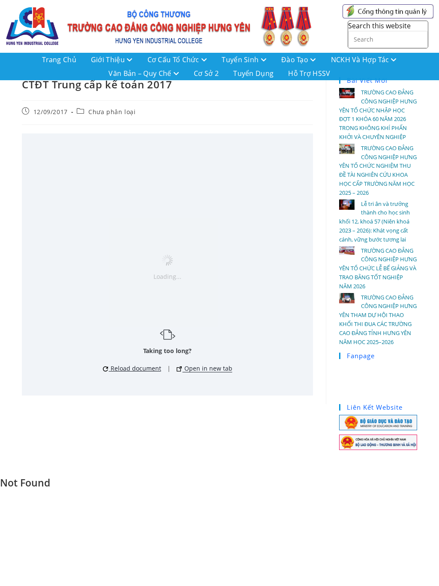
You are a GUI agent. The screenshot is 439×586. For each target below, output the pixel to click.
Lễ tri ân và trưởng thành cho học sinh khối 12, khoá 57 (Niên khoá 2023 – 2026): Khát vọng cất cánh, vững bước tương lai (374, 221)
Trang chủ (59, 59)
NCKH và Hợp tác (361, 59)
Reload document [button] (135, 368)
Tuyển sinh (241, 59)
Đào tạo (295, 59)
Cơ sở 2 (206, 73)
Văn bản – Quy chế (140, 73)
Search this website (379, 25)
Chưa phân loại (111, 112)
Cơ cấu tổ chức (174, 59)
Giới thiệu (108, 59)
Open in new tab (207, 368)
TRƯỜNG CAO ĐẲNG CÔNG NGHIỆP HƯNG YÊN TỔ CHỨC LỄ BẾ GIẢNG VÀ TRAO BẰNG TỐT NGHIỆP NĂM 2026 (378, 268)
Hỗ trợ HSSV (309, 73)
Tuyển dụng (253, 73)
